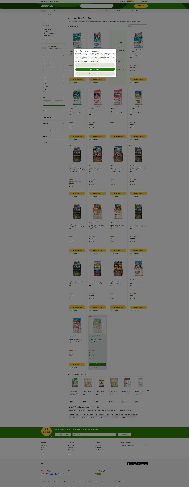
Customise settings (95, 65)
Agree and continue (95, 69)
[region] (95, 63)
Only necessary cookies (95, 73)
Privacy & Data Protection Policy (92, 61)
